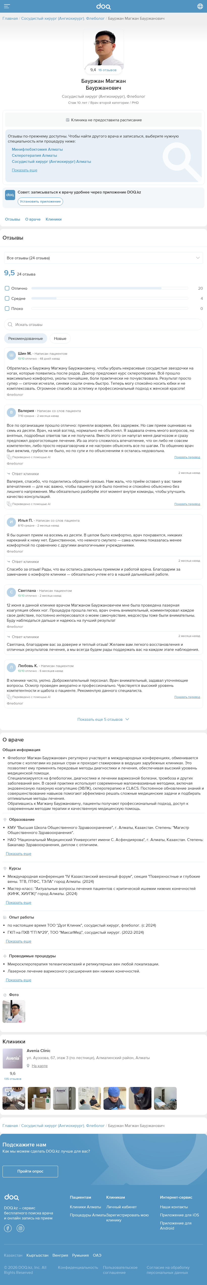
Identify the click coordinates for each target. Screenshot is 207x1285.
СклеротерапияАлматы (34, 156)
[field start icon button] (10, 324)
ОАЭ (97, 1255)
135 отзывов (12, 1079)
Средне (18, 298)
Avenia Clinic (38, 1051)
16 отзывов (107, 70)
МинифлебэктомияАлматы (37, 150)
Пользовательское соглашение (120, 1270)
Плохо (17, 308)
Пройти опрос (30, 1172)
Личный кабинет (121, 1206)
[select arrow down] (198, 257)
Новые (60, 338)
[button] (103, 49)
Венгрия (60, 1255)
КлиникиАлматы (85, 1206)
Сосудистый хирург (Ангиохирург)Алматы (51, 162)
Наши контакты (174, 1206)
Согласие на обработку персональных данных (168, 1270)
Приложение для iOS (179, 1215)
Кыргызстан (37, 1255)
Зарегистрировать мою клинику (127, 1217)
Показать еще (24, 170)
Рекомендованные (25, 338)
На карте (40, 1065)
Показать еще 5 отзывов (100, 719)
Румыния (80, 1255)
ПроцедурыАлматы (88, 1215)
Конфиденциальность (78, 1267)
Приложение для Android (176, 1225)
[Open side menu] (7, 6)
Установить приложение (40, 201)
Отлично (19, 288)
